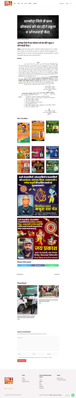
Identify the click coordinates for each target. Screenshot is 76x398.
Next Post (57, 274)
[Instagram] (7, 388)
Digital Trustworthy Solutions (55, 394)
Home (14, 3)
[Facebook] (5, 388)
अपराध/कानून (35, 3)
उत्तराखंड (18, 3)
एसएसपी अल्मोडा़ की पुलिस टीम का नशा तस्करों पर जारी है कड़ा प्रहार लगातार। (48, 300)
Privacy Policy (60, 378)
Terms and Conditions (61, 379)
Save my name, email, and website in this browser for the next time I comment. (35, 357)
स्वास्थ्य (25, 3)
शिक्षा (22, 3)
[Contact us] (72, 395)
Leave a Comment (25, 39)
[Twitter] (9, 388)
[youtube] (11, 388)
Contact (23, 379)
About (23, 378)
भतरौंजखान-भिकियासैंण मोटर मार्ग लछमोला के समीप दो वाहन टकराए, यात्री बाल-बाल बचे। (26, 316)
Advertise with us (25, 381)
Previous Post (19, 274)
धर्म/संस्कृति (29, 3)
